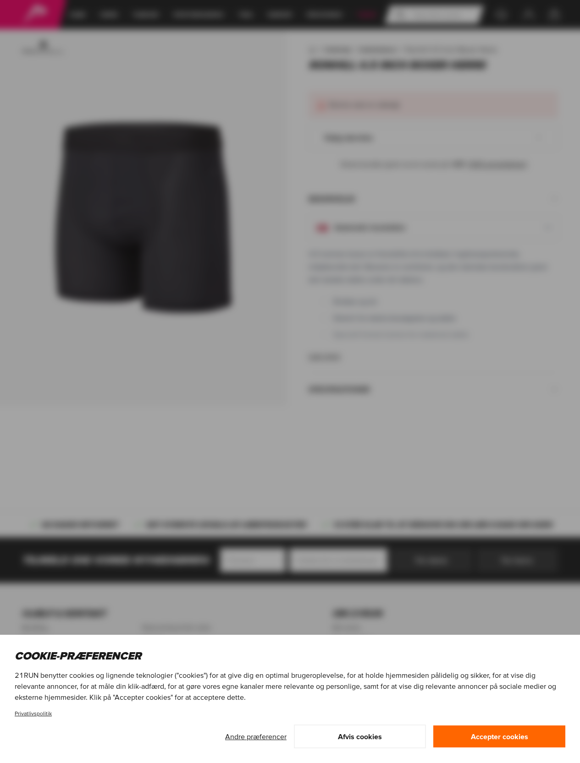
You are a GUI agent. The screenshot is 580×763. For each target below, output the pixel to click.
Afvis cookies (360, 736)
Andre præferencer (256, 736)
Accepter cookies (499, 736)
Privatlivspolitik (33, 713)
